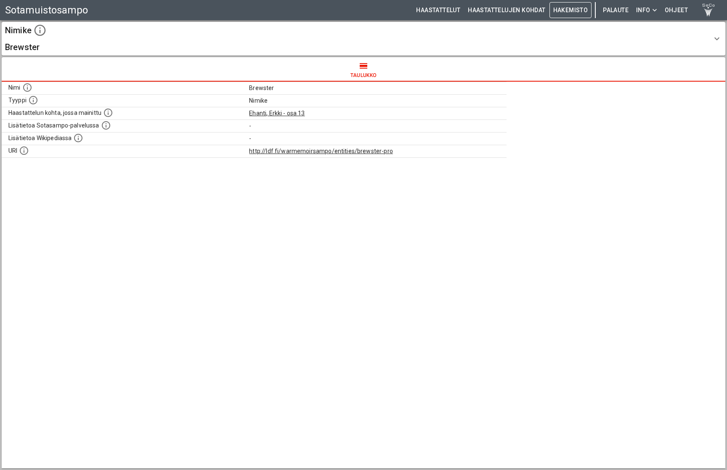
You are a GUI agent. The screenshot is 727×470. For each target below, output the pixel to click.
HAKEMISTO (570, 10)
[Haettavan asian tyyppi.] (33, 100)
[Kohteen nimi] (27, 87)
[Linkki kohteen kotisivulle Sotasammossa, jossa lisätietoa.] (106, 125)
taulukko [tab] (363, 75)
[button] (363, 39)
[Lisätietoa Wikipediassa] (78, 138)
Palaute (616, 10)
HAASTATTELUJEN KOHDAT (506, 10)
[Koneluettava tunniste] (24, 150)
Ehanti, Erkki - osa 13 (277, 113)
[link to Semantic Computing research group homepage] (708, 10)
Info (643, 10)
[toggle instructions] (40, 30)
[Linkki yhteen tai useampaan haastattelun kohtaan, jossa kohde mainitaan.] (108, 112)
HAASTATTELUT (438, 10)
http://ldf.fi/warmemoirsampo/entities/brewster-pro (321, 151)
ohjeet (676, 10)
